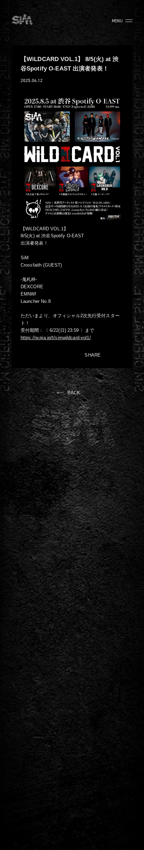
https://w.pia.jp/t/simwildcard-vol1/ (56, 337)
